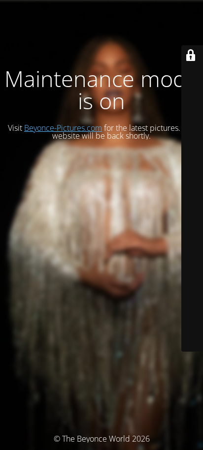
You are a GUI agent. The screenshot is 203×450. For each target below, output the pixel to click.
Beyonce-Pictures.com (63, 127)
